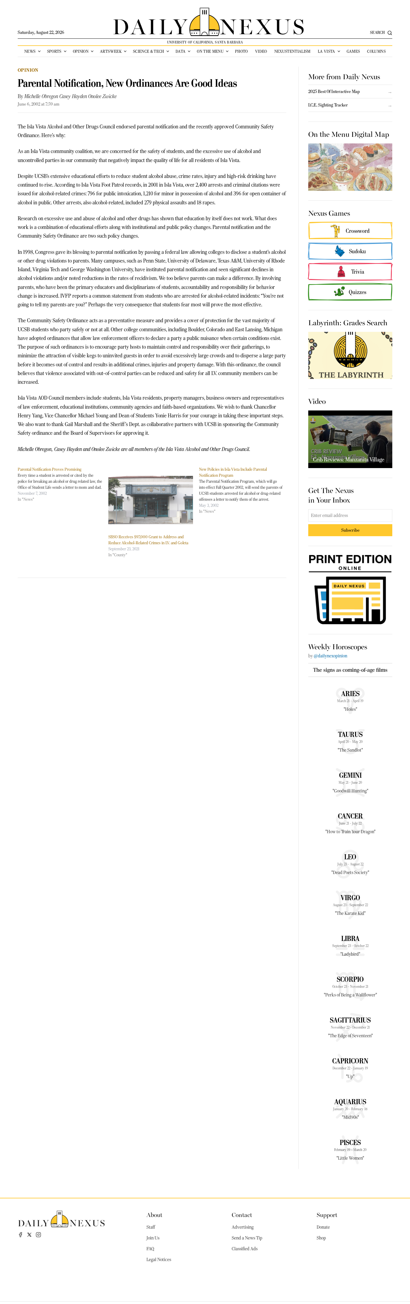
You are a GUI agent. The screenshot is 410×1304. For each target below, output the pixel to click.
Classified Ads (245, 1248)
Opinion (81, 51)
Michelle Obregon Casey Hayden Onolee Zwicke (70, 96)
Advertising (243, 1227)
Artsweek (111, 51)
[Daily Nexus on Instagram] (38, 1234)
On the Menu (210, 51)
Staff (150, 1227)
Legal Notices (158, 1259)
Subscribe (350, 530)
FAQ (150, 1248)
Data (180, 51)
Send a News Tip (247, 1238)
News (29, 51)
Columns (376, 51)
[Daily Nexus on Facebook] (20, 1234)
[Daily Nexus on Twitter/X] (29, 1234)
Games (353, 51)
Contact (242, 1214)
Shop (321, 1238)
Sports (54, 51)
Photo (241, 51)
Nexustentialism (292, 51)
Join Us (152, 1238)
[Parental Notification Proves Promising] (63, 484)
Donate (323, 1227)
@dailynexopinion (330, 656)
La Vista (326, 51)
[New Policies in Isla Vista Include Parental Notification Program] (244, 490)
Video (261, 51)
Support (327, 1214)
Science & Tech (148, 51)
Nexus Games (329, 213)
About (154, 1214)
